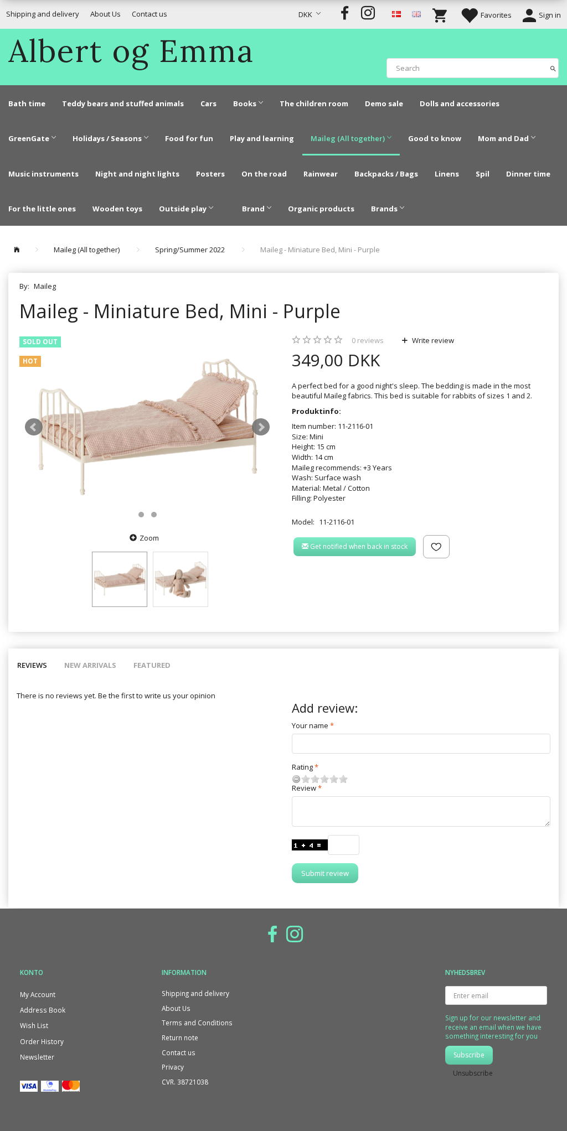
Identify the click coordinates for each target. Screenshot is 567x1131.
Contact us (149, 14)
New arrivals (90, 665)
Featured (152, 665)
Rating (302, 767)
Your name (310, 725)
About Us (105, 14)
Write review (432, 340)
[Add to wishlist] (436, 546)
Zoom (149, 538)
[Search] (553, 68)
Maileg (45, 286)
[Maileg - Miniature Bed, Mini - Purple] (147, 427)
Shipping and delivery (42, 14)
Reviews (32, 665)
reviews (368, 340)
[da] (396, 13)
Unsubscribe (473, 1073)
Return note (180, 1037)
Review (304, 788)
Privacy (173, 1066)
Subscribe (468, 1055)
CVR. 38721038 (185, 1081)
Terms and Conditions (197, 1022)
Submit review (325, 873)
